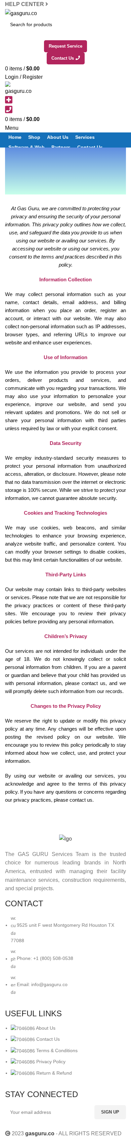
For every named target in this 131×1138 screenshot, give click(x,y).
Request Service (65, 46)
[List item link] (65, 958)
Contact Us (62, 58)
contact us (81, 800)
